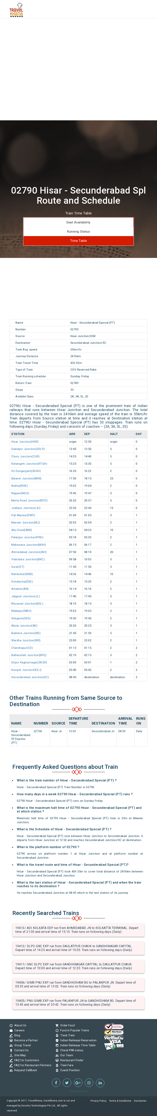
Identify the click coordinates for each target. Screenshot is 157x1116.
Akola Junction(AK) (24, 625)
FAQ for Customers (25, 1060)
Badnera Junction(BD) (26, 633)
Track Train (66, 1035)
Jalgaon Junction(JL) (25, 596)
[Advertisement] (78, 27)
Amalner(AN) (20, 589)
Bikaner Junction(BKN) (26, 478)
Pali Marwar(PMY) (23, 515)
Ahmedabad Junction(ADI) (29, 552)
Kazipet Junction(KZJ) (26, 670)
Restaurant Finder (71, 1060)
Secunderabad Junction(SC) (30, 677)
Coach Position (69, 1070)
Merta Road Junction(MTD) (29, 500)
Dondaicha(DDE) (22, 581)
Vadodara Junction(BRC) (28, 559)
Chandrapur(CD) (22, 648)
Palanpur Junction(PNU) (27, 537)
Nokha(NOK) (19, 485)
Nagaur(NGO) (20, 493)
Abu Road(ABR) (21, 530)
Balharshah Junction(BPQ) (29, 655)
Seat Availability (78, 222)
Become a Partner (25, 1040)
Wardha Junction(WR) (26, 640)
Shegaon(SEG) (21, 618)
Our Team (65, 1055)
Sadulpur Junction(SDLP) (28, 449)
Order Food (66, 1025)
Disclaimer (140, 1101)
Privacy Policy (98, 1101)
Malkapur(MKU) (21, 611)
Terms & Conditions (120, 1101)
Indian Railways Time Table (77, 1045)
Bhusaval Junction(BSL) (27, 603)
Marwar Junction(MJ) (25, 522)
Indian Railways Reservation (77, 1040)
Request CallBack (24, 1070)
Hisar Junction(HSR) (25, 441)
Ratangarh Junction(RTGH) (29, 463)
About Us (19, 1025)
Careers (18, 1030)
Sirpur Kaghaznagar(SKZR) (29, 662)
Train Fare (65, 1065)
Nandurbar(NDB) (22, 574)
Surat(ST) (17, 567)
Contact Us (20, 1050)
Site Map (19, 1055)
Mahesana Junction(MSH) (28, 545)
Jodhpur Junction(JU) (25, 508)
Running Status (78, 231)
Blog (16, 1035)
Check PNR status (70, 1050)
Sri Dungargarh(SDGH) (26, 471)
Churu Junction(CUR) (25, 456)
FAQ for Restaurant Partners (32, 1065)
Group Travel (21, 1045)
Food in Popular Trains (73, 1030)
